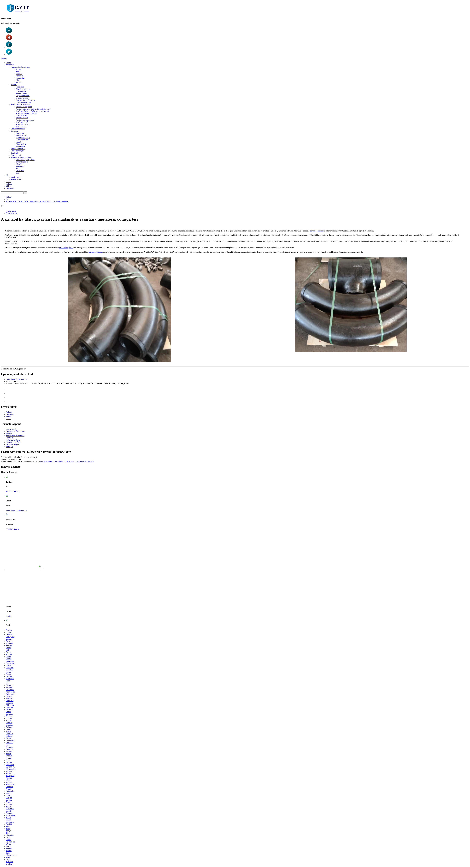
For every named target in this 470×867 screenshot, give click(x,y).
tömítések (14, 153)
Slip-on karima (21, 93)
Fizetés (8, 616)
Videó (8, 186)
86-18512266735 (12, 491)
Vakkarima (20, 87)
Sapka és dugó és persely (25, 160)
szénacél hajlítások (317, 231)
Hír (7, 175)
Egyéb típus (20, 146)
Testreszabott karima (23, 102)
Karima (14, 85)
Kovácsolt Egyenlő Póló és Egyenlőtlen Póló (33, 109)
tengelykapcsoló (22, 162)
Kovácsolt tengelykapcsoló (26, 113)
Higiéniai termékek (18, 149)
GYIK (8, 182)
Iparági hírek (16, 177)
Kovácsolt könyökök (24, 107)
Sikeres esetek (16, 179)
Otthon (8, 63)
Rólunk (9, 184)
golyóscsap (20, 133)
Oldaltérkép (58, 461)
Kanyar (18, 69)
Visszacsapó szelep (23, 138)
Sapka (18, 71)
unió (17, 173)
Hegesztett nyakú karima (25, 100)
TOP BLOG (69, 461)
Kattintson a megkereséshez (11, 459)
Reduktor (19, 76)
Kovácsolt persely (22, 124)
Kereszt (19, 82)
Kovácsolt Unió (22, 118)
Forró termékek (46, 461)
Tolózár (19, 142)
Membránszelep (22, 140)
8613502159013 (12, 529)
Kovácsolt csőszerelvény (20, 104)
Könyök (19, 74)
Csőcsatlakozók (22, 115)
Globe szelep (21, 144)
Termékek (10, 65)
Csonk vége (20, 78)
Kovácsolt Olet (21, 126)
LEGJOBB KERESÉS (85, 461)
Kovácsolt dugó (22, 122)
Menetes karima (22, 98)
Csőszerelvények (17, 151)
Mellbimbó (20, 166)
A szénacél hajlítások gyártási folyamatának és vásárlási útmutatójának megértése (37, 201)
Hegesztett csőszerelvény (20, 67)
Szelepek (14, 131)
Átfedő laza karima (23, 89)
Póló (17, 80)
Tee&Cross (20, 171)
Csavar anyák (16, 155)
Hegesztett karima (22, 96)
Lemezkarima (21, 91)
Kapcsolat (10, 188)
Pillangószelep (21, 135)
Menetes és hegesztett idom (21, 157)
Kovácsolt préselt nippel (25, 120)
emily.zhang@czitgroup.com (17, 379)
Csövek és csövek (18, 129)
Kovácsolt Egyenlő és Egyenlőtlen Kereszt (32, 111)
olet (17, 168)
